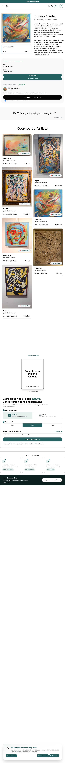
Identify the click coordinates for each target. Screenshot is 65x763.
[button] (2, 6)
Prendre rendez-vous (32, 97)
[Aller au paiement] (56, 6)
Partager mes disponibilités (51, 480)
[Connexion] (61, 6)
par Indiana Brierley (9, 160)
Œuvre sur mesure (32, 78)
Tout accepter (54, 756)
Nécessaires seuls (43, 756)
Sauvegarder (32, 75)
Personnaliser (12, 756)
